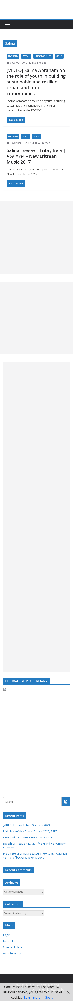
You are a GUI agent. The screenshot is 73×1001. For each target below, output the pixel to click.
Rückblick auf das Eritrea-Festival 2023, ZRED (30, 831)
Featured (13, 56)
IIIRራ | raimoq (39, 62)
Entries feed (10, 941)
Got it (49, 997)
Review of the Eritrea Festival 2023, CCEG (28, 837)
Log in (6, 935)
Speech (26, 56)
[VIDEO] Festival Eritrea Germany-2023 (26, 825)
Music (26, 136)
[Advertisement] (36, 237)
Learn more (32, 997)
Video (59, 56)
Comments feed (13, 947)
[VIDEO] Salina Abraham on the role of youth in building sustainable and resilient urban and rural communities (36, 82)
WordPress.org (12, 953)
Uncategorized (43, 56)
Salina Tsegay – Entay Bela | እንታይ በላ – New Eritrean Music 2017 (36, 156)
